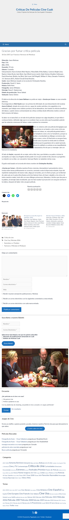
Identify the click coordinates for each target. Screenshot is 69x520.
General (5, 497)
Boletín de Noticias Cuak (11, 338)
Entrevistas (13, 470)
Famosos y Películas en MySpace (15, 246)
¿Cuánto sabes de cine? (35, 428)
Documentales (7, 470)
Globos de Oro (62, 470)
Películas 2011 (57, 500)
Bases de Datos (35, 463)
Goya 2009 (10, 472)
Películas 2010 (48, 500)
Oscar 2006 (16, 475)
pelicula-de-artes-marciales (10, 447)
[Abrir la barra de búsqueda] (65, 44)
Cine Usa (7, 240)
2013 (7, 490)
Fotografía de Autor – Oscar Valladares (14, 439)
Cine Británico (42, 490)
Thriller (12, 505)
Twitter (43, 517)
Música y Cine (53, 473)
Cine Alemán (25, 490)
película (18, 497)
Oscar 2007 (22, 475)
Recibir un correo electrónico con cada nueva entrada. (21, 303)
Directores (58, 466)
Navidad (9, 497)
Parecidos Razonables (50, 475)
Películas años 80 (17, 503)
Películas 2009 (38, 500)
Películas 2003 (31, 497)
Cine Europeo (13, 494)
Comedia (56, 494)
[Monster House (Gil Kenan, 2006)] (57, 221)
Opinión (10, 475)
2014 (13, 490)
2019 (4, 463)
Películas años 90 (27, 503)
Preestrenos (37, 503)
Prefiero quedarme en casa (11, 401)
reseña (43, 503)
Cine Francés (24, 494)
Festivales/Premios (37, 470)
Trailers (19, 478)
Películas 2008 (27, 500)
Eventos (26, 470)
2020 (7, 463)
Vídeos (24, 478)
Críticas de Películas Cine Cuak (34, 9)
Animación (26, 463)
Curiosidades (50, 466)
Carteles (54, 463)
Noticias (61, 473)
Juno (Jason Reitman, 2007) (9, 227)
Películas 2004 (40, 497)
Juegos (38, 472)
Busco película (6, 450)
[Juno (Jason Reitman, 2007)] (12, 221)
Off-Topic (5, 475)
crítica (60, 494)
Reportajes (11, 478)
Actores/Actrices (16, 463)
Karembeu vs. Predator (11, 243)
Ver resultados (16, 409)
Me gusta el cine (8, 399)
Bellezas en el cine (45, 463)
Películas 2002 (23, 497)
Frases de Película (52, 470)
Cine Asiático (33, 490)
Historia (15, 473)
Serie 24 (48, 503)
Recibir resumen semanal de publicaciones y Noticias (20, 294)
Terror (7, 505)
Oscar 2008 (30, 475)
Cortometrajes (23, 466)
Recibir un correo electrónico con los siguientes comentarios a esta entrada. (28, 298)
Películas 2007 (14, 500)
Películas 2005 (51, 497)
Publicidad (5, 478)
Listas (42, 473)
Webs (29, 478)
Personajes (62, 475)
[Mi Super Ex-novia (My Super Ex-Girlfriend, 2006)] (35, 222)
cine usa (52, 494)
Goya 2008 (5, 472)
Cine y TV (13, 466)
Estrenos (20, 470)
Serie (16, 478)
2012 (4, 490)
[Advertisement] (34, 28)
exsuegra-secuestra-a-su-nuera (12, 444)
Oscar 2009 (38, 475)
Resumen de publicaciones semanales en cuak (18, 336)
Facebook (48, 517)
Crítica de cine (9, 237)
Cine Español (60, 463)
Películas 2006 (15, 240)
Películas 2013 (9, 503)
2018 (19, 490)
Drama (64, 494)
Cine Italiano (34, 494)
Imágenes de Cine (30, 473)
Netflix (14, 497)
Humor (20, 473)
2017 (16, 490)
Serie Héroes (55, 503)
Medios (46, 472)
